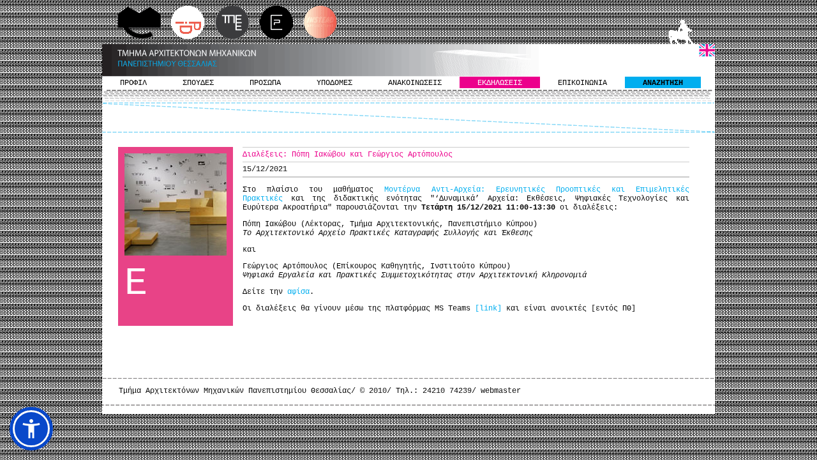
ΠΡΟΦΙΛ (133, 83)
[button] (31, 428)
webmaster (501, 391)
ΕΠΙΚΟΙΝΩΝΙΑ (582, 83)
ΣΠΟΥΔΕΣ (198, 83)
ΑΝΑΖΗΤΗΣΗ (663, 83)
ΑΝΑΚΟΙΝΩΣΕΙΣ (415, 83)
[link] (488, 308)
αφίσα (298, 292)
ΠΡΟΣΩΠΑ (265, 83)
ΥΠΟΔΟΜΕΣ (334, 83)
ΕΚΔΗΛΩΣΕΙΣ (499, 83)
